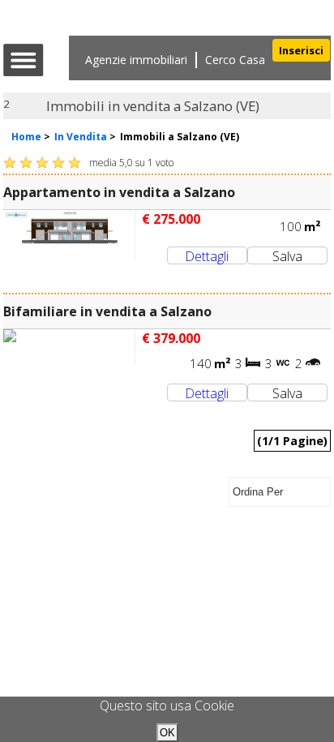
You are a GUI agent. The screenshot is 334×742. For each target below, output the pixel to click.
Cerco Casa (235, 59)
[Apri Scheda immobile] (69, 234)
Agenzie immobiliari (136, 59)
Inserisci (301, 50)
